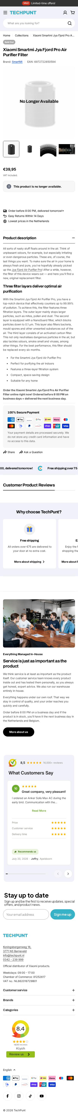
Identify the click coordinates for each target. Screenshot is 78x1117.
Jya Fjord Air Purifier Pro (27, 269)
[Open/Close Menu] (5, 12)
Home (6, 35)
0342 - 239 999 (13, 959)
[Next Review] (68, 874)
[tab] (29, 486)
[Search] (69, 23)
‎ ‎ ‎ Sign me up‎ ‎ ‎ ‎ (62, 914)
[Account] (65, 12)
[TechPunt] (15, 935)
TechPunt (20, 1110)
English (7, 1069)
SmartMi (17, 61)
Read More (39, 810)
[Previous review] (58, 874)
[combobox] (39, 23)
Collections (21, 35)
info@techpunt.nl (13, 955)
